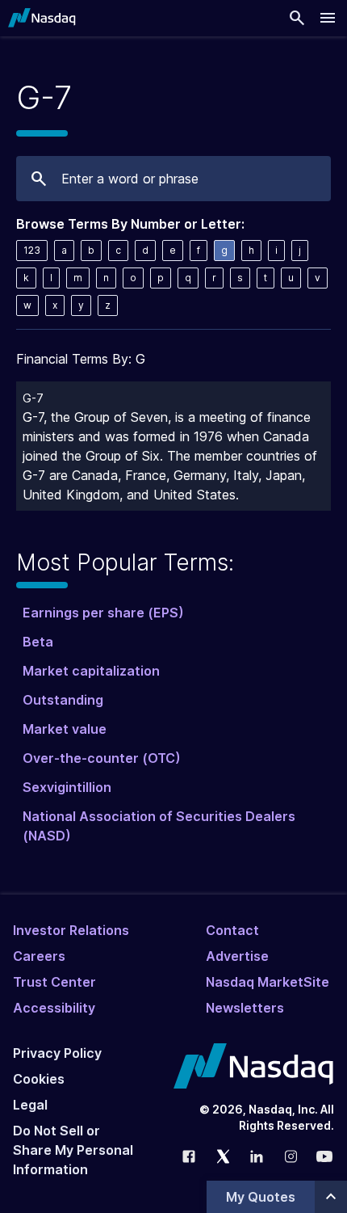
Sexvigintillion (67, 787)
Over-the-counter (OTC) (102, 758)
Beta (38, 642)
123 (31, 250)
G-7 (33, 398)
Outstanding (63, 700)
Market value (65, 729)
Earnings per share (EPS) (103, 612)
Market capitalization (91, 671)
